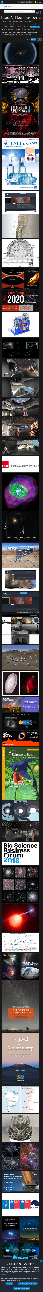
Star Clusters (6, 35)
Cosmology (5, 24)
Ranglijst (33, 39)
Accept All (9, 1284)
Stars (15, 35)
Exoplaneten (30, 24)
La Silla (4, 29)
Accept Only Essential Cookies (28, 1284)
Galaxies (12, 26)
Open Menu (7, 6)
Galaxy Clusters (22, 26)
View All (4, 21)
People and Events (29, 29)
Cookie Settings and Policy (21, 1288)
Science (22, 2)
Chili (30, 21)
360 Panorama (13, 21)
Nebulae (11, 29)
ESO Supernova (20, 24)
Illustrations (35, 26)
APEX (26, 21)
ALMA (21, 21)
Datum (39, 39)
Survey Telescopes (24, 35)
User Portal (29, 2)
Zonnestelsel (32, 32)
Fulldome (5, 26)
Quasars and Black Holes (17, 32)
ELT (12, 24)
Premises (4, 32)
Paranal (18, 29)
